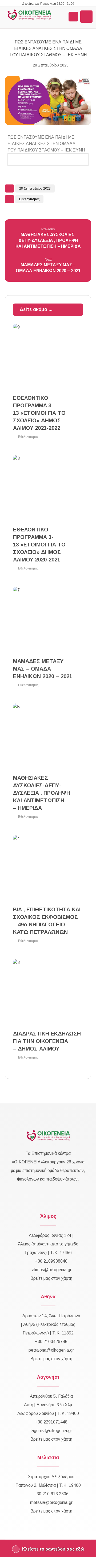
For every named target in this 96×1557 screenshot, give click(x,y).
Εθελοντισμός (29, 199)
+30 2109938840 (51, 1261)
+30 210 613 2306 (51, 1494)
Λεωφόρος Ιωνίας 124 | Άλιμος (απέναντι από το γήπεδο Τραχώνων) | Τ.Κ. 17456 (48, 1244)
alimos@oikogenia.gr (51, 1269)
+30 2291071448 (51, 1422)
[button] (86, 16)
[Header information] (73, 17)
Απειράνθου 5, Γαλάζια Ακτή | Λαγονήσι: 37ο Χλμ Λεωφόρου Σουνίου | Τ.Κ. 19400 (48, 1405)
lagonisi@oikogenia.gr (51, 1430)
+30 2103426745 (51, 1341)
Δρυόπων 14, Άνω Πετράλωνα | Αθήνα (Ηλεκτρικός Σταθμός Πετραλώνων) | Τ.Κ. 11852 (50, 1324)
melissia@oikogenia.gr (51, 1502)
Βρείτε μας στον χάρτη (51, 1278)
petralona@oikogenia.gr (51, 1350)
